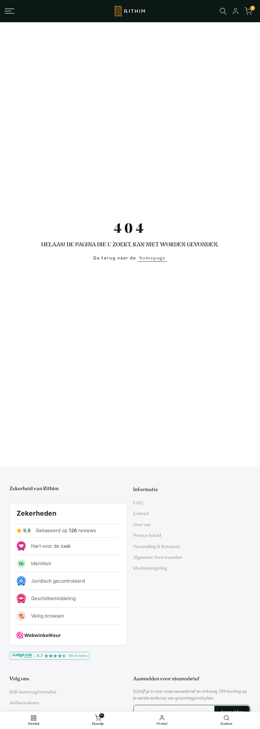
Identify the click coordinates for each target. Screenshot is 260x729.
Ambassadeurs (24, 703)
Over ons (142, 525)
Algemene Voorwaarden (157, 557)
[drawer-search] (223, 11)
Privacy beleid (147, 535)
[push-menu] (9, 11)
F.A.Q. (138, 503)
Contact (141, 514)
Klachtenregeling (150, 568)
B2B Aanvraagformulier (33, 692)
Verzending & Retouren (156, 547)
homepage (153, 258)
